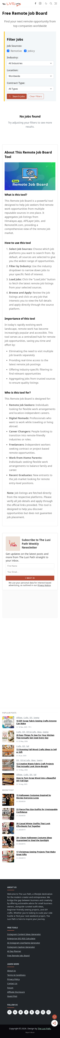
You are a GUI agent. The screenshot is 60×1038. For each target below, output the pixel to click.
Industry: (12, 57)
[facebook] (35, 4)
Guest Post (12, 996)
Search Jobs (18, 96)
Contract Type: (16, 83)
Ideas (39, 732)
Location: (12, 70)
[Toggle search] (50, 3)
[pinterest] (9, 1012)
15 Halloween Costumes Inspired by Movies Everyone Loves (33, 796)
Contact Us (12, 983)
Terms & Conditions (16, 975)
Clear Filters (36, 96)
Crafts (26, 717)
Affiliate (19, 717)
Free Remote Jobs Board (18, 955)
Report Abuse (30, 1032)
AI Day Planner (14, 951)
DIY (31, 717)
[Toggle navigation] (55, 3)
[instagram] (40, 4)
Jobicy (31, 51)
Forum (10, 987)
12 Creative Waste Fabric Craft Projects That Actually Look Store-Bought (35, 765)
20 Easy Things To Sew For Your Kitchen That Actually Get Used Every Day (35, 736)
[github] (48, 1012)
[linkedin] (15, 1012)
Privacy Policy (13, 979)
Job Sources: (14, 45)
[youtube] (37, 1012)
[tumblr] (32, 1012)
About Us (11, 970)
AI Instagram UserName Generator (23, 942)
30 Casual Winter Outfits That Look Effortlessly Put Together (33, 824)
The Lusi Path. (44, 1028)
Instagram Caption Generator (21, 947)
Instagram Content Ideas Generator (24, 934)
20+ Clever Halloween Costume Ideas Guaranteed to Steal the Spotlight (34, 839)
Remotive (16, 51)
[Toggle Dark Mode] (46, 3)
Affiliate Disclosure (16, 992)
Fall (27, 746)
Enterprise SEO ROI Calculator (21, 938)
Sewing (36, 717)
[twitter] (20, 1012)
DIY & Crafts (31, 732)
